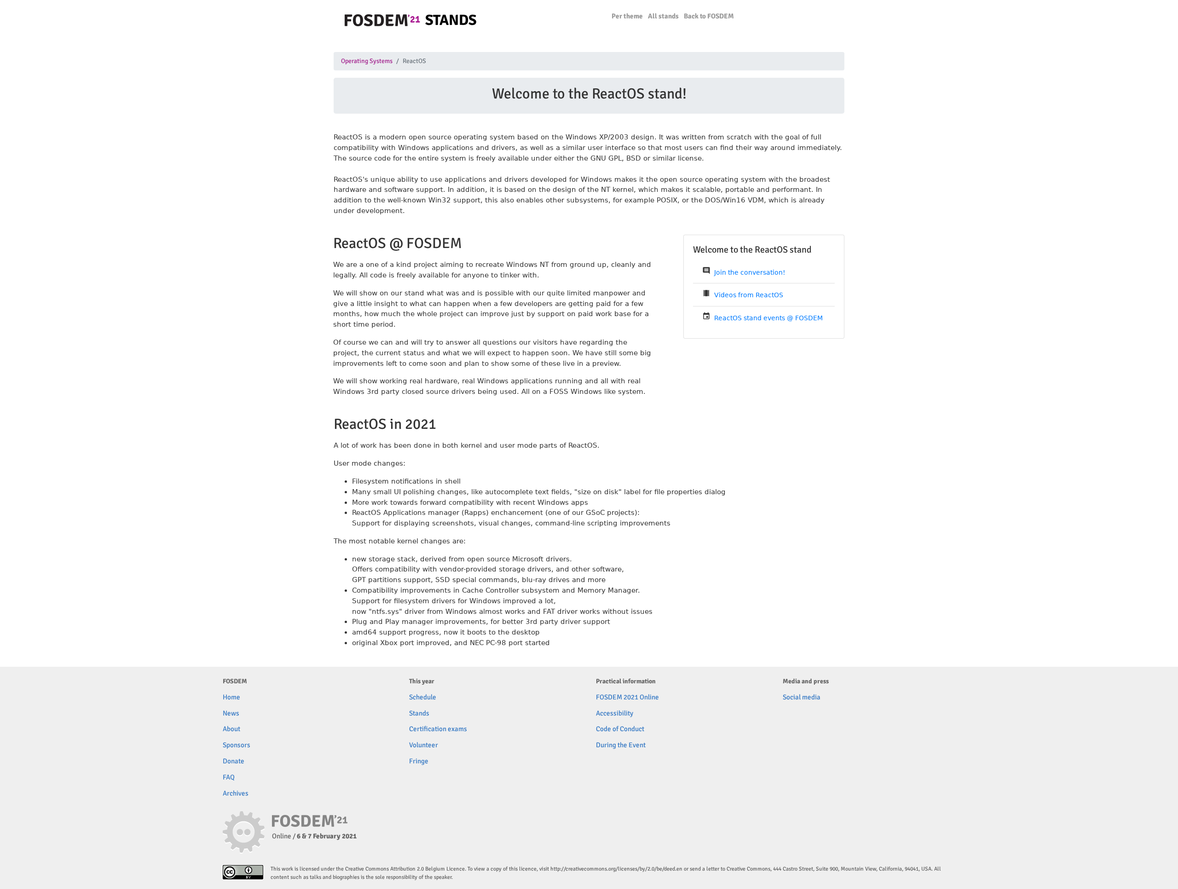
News (231, 713)
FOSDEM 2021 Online (627, 697)
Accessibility (614, 713)
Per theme (627, 16)
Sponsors (236, 745)
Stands (419, 713)
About (231, 729)
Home (231, 697)
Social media (801, 697)
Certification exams (438, 729)
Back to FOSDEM (709, 16)
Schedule (422, 697)
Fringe (418, 761)
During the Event (621, 745)
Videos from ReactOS (748, 295)
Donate (233, 761)
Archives (235, 793)
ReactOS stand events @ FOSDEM (768, 318)
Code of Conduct (620, 729)
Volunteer (423, 745)
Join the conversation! (749, 272)
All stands (663, 16)
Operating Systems (367, 61)
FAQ (229, 777)
